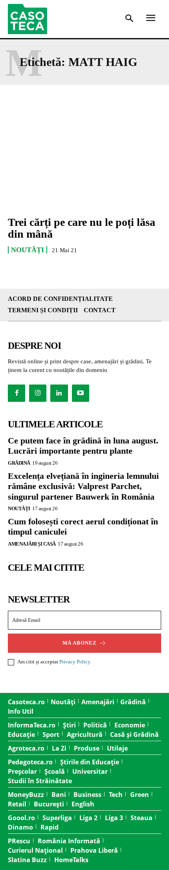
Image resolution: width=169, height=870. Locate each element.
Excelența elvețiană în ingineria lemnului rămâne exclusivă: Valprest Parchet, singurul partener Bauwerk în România (83, 486)
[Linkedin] (59, 393)
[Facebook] (16, 393)
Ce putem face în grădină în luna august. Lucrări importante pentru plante (83, 446)
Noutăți (27, 249)
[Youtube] (80, 393)
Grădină (19, 463)
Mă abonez (79, 643)
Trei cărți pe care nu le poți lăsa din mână (81, 228)
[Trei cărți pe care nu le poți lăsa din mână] (84, 163)
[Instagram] (37, 393)
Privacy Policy (74, 662)
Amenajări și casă (32, 544)
